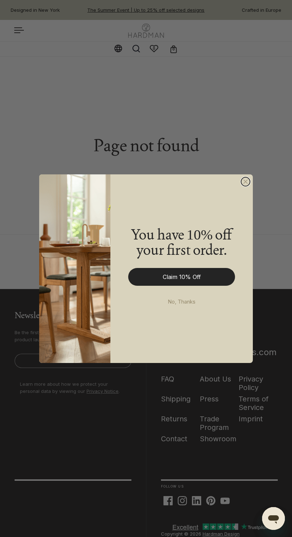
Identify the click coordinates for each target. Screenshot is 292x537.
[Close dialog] (245, 181)
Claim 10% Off (182, 276)
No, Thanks (181, 301)
